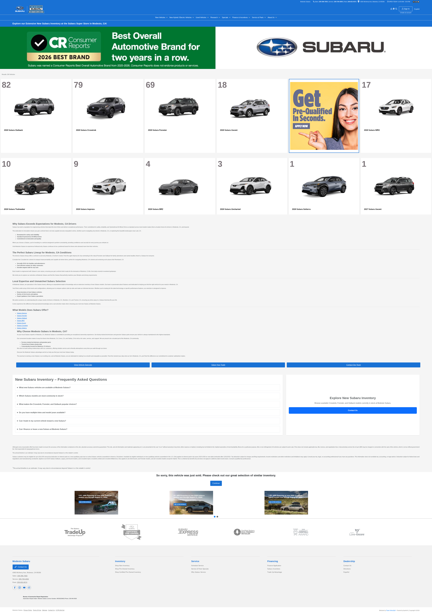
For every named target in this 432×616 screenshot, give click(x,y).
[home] (392, 9)
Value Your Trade (218, 365)
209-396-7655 (323, 1)
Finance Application (274, 565)
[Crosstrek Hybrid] (286, 503)
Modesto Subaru (17, 610)
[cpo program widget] (131, 532)
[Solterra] (191, 503)
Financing (272, 561)
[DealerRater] (29, 587)
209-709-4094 (338, 1)
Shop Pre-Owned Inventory (124, 569)
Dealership (349, 561)
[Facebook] (414, 2)
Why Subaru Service (198, 572)
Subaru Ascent (21, 323)
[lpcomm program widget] (300, 532)
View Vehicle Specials (83, 365)
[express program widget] (187, 532)
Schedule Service (197, 565)
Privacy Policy (28, 610)
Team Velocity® (391, 610)
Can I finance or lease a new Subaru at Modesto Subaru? (43, 429)
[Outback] (96, 503)
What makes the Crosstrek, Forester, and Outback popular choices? (48, 404)
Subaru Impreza (22, 313)
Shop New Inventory (122, 565)
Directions (347, 569)
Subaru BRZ (21, 320)
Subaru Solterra (22, 328)
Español (346, 572)
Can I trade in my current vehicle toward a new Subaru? (42, 421)
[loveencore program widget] (357, 532)
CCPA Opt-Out (60, 610)
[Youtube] (418, 2)
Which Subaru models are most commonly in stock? (41, 396)
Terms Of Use (37, 610)
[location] (358, 2)
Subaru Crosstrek (22, 325)
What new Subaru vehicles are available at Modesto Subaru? (45, 387)
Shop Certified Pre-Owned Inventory (128, 572)
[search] (396, 9)
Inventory (120, 561)
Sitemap (44, 610)
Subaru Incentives (273, 569)
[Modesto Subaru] (31, 9)
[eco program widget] (244, 532)
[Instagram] (416, 2)
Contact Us (353, 410)
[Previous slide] (214, 516)
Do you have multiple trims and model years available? (42, 412)
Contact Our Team (353, 365)
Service (195, 561)
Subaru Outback (22, 318)
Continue (216, 483)
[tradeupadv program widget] (74, 532)
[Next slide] (217, 516)
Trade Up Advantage (274, 572)
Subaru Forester (22, 316)
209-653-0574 (352, 1)
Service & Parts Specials (200, 569)
